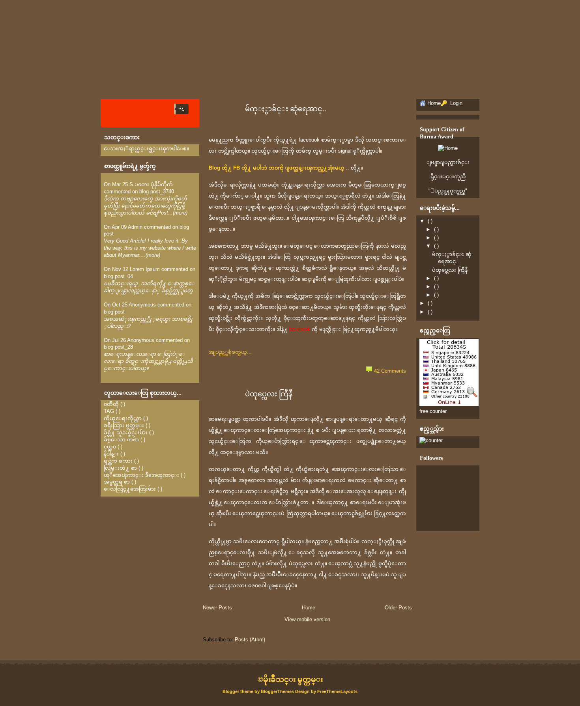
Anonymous (142, 305)
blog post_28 (118, 347)
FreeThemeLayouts (337, 691)
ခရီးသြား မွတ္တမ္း (124, 425)
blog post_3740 (156, 191)
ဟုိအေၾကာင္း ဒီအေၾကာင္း (141, 475)
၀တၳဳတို (111, 404)
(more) (180, 213)
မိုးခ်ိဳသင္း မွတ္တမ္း (293, 679)
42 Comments (390, 371)
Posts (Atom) (250, 639)
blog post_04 (118, 276)
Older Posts (398, 608)
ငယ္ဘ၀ (110, 447)
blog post (114, 312)
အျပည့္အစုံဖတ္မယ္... (230, 352)
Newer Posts (217, 608)
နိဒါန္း (111, 454)
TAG (109, 411)
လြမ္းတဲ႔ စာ (120, 468)
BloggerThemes (277, 691)
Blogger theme (238, 691)
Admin (135, 227)
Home (308, 608)
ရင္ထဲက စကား (118, 461)
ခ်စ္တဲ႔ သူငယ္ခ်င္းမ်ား (126, 432)
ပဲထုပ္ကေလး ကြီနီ (268, 394)
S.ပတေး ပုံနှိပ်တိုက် (151, 184)
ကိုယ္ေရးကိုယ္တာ (123, 418)
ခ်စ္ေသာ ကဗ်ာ (121, 440)
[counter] (431, 440)
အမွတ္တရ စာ (117, 482)
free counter (433, 411)
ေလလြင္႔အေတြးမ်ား (130, 489)
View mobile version (307, 619)
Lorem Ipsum (145, 269)
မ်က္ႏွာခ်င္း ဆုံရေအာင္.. (285, 109)
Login (455, 103)
